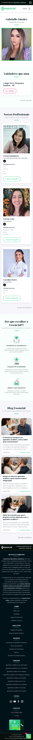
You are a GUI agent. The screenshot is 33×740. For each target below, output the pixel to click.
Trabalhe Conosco (16, 620)
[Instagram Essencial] (22, 701)
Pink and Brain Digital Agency (19, 738)
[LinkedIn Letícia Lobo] (4, 224)
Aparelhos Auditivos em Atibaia (16, 671)
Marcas (16, 652)
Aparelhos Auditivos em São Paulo (16, 665)
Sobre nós (16, 611)
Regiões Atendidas (16, 630)
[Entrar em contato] (11, 701)
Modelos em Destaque (16, 649)
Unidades (16, 614)
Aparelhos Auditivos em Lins (16, 681)
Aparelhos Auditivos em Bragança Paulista (16, 675)
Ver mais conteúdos (25, 537)
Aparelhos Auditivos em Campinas (16, 668)
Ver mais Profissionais (24, 308)
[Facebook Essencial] (18, 701)
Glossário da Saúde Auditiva (16, 655)
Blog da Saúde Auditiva (16, 633)
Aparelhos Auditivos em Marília (16, 678)
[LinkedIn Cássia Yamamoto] (4, 161)
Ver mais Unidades (26, 100)
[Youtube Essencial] (15, 701)
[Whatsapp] (30, 2)
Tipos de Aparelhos (16, 646)
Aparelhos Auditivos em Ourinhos (16, 684)
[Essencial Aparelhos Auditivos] (8, 8)
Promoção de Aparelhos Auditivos (16, 642)
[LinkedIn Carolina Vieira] (4, 285)
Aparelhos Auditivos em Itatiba (16, 691)
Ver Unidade (9, 91)
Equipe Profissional (16, 617)
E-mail (17, 716)
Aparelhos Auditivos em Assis (16, 688)
